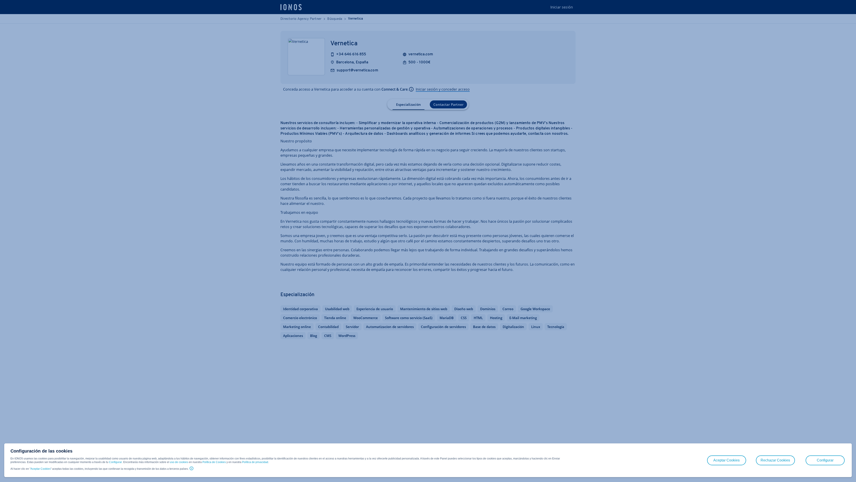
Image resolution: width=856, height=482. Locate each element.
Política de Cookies (214, 462)
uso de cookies (178, 462)
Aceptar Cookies (41, 468)
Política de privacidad (255, 462)
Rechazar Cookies (775, 460)
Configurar (115, 462)
